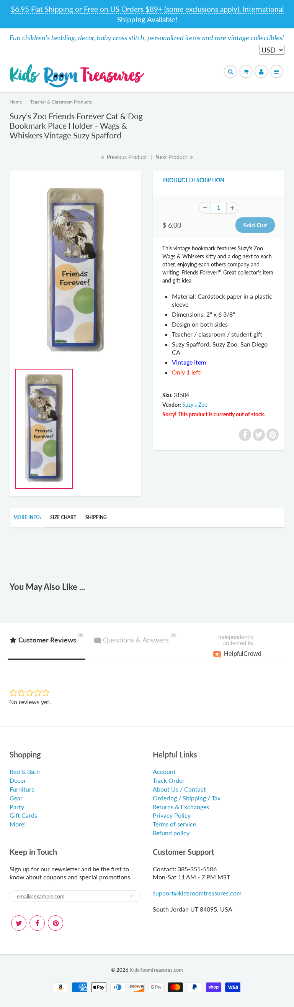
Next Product (172, 157)
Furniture (22, 789)
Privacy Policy (172, 815)
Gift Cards (23, 815)
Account (164, 771)
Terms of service (174, 824)
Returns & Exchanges (181, 806)
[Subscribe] (131, 896)
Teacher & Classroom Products (61, 102)
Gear (16, 798)
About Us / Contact (179, 789)
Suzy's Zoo (194, 404)
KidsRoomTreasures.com (156, 970)
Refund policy (171, 832)
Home (16, 102)
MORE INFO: (27, 517)
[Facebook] (37, 923)
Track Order (169, 780)
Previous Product (126, 157)
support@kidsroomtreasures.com (197, 893)
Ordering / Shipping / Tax (186, 798)
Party (17, 806)
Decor (18, 780)
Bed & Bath (25, 771)
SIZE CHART (63, 517)
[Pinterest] (55, 923)
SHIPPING (96, 517)
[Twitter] (18, 923)
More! (18, 824)
